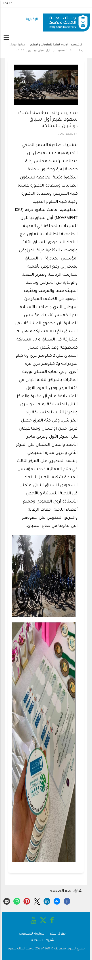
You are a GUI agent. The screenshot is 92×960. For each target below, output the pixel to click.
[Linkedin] (47, 900)
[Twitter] (36, 900)
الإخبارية (32, 19)
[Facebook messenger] (57, 900)
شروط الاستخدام (42, 940)
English (7, 3)
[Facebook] (67, 900)
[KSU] (66, 19)
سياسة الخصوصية (31, 934)
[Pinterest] (26, 900)
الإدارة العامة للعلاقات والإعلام (49, 45)
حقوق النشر (58, 934)
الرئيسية (76, 45)
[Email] (6, 900)
